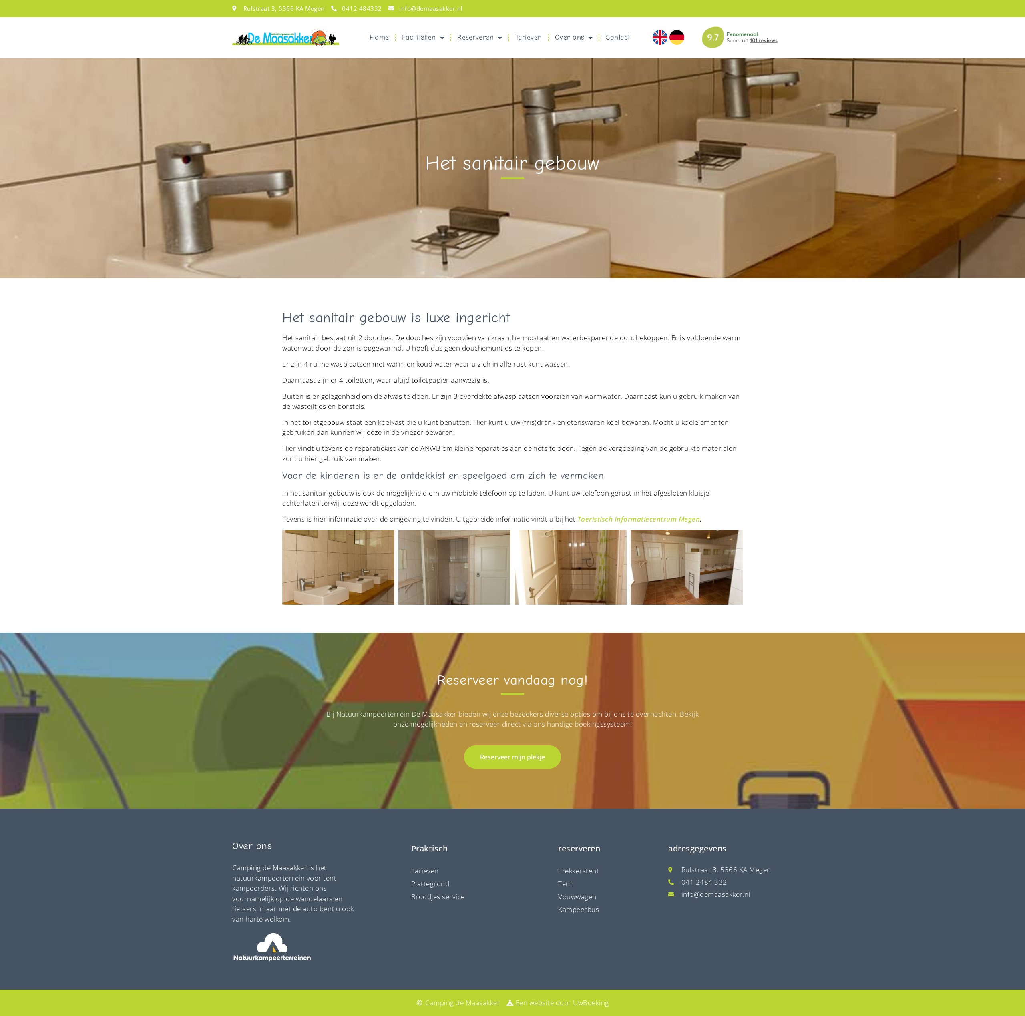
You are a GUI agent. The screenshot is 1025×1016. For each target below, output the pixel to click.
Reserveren (475, 37)
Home (379, 37)
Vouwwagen (577, 896)
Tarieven (528, 37)
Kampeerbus (578, 909)
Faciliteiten (419, 37)
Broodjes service (438, 896)
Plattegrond (430, 883)
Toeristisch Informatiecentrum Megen (638, 519)
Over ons (569, 37)
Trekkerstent (578, 870)
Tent (565, 883)
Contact (617, 37)
